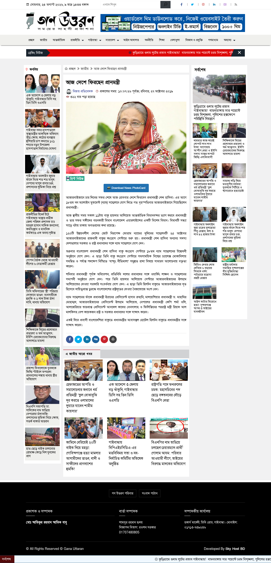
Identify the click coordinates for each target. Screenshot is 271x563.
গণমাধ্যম (213, 40)
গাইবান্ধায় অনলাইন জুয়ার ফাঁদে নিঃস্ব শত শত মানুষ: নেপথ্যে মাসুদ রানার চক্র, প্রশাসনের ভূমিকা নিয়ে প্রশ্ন (41, 181)
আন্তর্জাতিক (59, 40)
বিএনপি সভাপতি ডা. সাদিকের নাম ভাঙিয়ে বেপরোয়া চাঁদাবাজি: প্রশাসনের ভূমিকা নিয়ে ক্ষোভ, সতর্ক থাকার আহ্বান (42, 413)
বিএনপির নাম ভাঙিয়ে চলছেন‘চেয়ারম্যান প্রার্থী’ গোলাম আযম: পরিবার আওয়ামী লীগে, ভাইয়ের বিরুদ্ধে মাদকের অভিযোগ (168, 453)
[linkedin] (214, 4)
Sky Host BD (235, 549)
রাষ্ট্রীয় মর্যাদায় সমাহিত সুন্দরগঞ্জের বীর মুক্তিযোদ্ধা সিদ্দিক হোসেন (233, 270)
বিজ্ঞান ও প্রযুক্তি (194, 40)
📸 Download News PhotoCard (126, 188)
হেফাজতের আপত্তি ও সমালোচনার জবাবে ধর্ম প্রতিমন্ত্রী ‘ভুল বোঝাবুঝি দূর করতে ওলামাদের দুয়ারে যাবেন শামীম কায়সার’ (205, 191)
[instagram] (203, 4)
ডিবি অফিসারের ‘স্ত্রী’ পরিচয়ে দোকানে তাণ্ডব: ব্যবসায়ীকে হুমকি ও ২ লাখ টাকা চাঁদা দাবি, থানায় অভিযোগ (42, 297)
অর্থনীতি (149, 40)
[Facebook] (69, 339)
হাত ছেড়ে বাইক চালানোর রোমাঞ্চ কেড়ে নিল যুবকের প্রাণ (40, 452)
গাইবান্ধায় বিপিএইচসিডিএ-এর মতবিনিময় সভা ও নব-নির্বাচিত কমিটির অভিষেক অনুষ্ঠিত (126, 453)
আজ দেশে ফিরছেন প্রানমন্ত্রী (110, 69)
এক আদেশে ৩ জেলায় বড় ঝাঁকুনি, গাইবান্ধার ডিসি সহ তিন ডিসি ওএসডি (41, 99)
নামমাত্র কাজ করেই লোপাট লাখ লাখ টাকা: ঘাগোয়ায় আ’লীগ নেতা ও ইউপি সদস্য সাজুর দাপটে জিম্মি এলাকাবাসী (205, 149)
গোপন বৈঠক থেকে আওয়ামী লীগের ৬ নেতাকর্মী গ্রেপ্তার (42, 262)
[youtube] (225, 4)
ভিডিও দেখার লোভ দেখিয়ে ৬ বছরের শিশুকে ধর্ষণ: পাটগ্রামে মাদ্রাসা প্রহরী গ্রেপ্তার (204, 271)
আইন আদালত (131, 40)
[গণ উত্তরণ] (61, 21)
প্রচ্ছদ (31, 40)
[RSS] (236, 4)
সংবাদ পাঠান (149, 493)
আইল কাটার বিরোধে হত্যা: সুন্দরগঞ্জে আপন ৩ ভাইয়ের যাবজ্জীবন (205, 307)
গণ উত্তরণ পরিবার (122, 493)
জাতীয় (43, 40)
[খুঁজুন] (165, 4)
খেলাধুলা (175, 40)
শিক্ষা (162, 40)
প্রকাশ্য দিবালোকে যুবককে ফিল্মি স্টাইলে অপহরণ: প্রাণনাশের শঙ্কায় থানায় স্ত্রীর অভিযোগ (41, 373)
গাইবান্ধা (92, 40)
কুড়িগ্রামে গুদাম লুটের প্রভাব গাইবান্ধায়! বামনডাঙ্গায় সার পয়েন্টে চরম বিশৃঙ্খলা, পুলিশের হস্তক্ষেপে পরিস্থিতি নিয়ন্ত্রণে (180, 53)
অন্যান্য (227, 40)
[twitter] (193, 4)
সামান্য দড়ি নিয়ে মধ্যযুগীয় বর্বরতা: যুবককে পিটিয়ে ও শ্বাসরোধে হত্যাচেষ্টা (233, 186)
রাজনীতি (75, 40)
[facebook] (182, 4)
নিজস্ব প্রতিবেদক (82, 91)
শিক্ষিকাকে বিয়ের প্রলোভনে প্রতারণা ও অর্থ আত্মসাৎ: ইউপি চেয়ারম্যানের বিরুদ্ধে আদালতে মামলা (41, 335)
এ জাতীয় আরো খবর (79, 354)
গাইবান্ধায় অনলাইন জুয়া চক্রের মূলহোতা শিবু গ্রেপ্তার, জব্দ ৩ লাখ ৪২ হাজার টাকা (205, 229)
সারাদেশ (110, 40)
